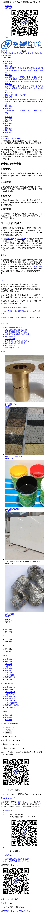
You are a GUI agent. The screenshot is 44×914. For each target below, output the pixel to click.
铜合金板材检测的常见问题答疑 (17, 341)
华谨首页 (8, 61)
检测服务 (21, 239)
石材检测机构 (10, 694)
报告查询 (8, 106)
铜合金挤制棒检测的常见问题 (16, 332)
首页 (2, 138)
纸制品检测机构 (11, 81)
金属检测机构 (16, 79)
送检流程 (23, 110)
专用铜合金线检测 (12, 348)
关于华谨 (8, 110)
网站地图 (8, 6)
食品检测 (18, 53)
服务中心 (8, 108)
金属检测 (32, 53)
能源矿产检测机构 (24, 81)
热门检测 (8, 64)
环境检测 (11, 53)
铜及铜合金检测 (22, 307)
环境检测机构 (21, 77)
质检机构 (9, 239)
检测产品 (8, 66)
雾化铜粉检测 (10, 339)
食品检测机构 (10, 77)
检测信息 (23, 95)
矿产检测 (25, 53)
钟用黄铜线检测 (11, 345)
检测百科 (8, 95)
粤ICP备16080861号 (8, 798)
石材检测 (30, 68)
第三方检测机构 (24, 802)
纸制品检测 (22, 70)
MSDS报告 (7, 55)
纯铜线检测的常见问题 (13, 327)
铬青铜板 (11, 307)
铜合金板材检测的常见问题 (15, 343)
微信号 (7, 37)
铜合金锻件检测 (11, 336)
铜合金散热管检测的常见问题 (16, 330)
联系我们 (8, 8)
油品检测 (14, 70)
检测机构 (8, 75)
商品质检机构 (26, 79)
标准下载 (8, 84)
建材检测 (23, 68)
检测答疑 (8, 97)
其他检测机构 (37, 81)
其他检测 (8, 679)
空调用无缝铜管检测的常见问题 (17, 334)
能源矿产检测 (32, 70)
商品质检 (4, 53)
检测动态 (8, 93)
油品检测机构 (37, 79)
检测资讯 (15, 95)
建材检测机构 (31, 77)
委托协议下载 (32, 110)
